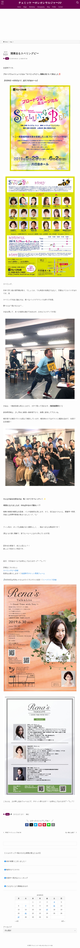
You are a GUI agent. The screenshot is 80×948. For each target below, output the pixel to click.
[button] (27, 824)
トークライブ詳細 (49, 579)
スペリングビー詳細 (10, 570)
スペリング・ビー (18, 814)
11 (54, 906)
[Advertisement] (40, 24)
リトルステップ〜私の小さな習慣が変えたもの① (22, 853)
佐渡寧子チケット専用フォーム (33, 573)
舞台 (27, 814)
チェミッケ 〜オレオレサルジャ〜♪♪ (40, 2)
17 (47, 909)
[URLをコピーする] (53, 824)
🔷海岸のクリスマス (11, 869)
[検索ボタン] (77, 2)
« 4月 (17, 921)
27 (18, 917)
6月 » (63, 921)
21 (26, 913)
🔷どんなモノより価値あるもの (16, 886)
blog (7, 58)
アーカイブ (7, 927)
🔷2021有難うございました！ (15, 861)
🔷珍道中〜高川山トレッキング (16, 878)
